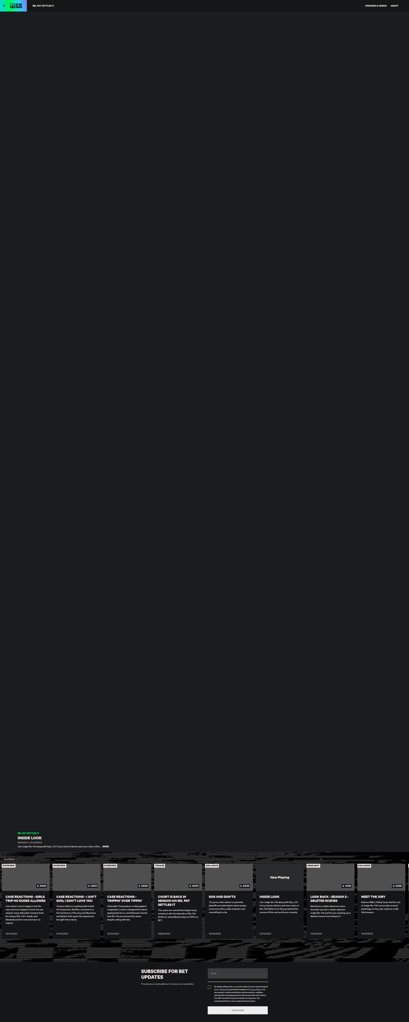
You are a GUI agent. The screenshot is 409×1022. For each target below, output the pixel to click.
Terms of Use (225, 989)
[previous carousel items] (7, 884)
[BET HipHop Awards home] (16, 7)
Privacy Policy (255, 989)
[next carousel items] (401, 884)
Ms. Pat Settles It (28, 833)
